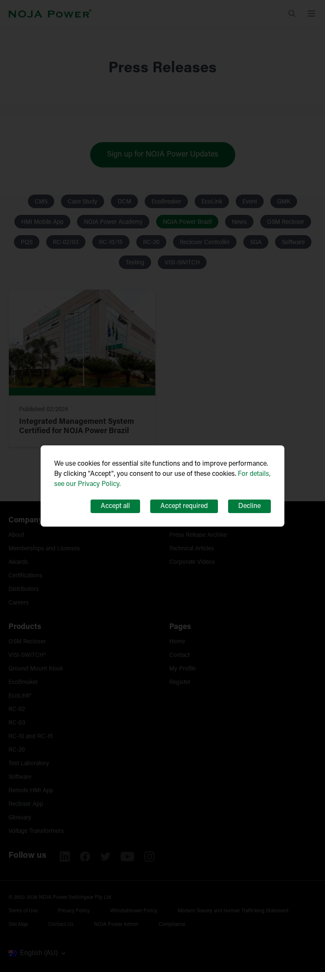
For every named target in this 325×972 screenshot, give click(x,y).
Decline (249, 506)
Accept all (115, 506)
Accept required (184, 506)
